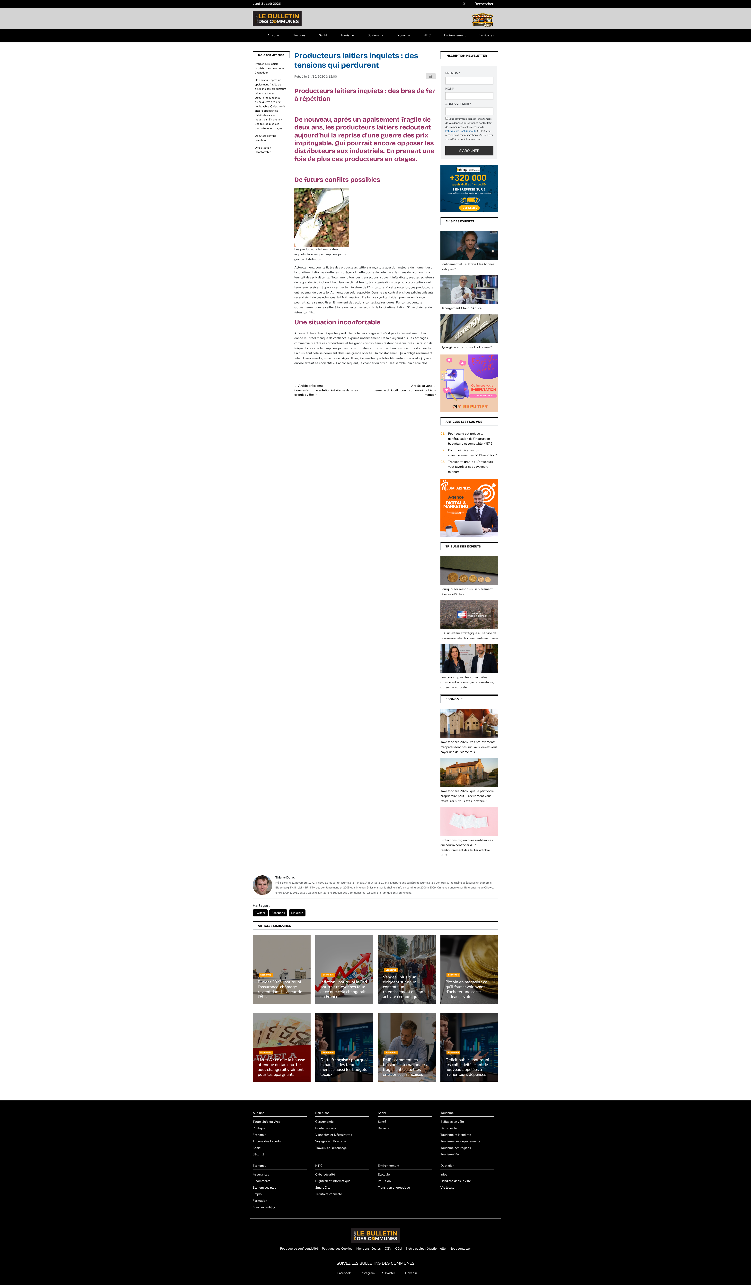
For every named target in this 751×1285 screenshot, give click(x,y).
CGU (398, 1248)
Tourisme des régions (455, 1148)
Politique (259, 1128)
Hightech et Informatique (332, 1181)
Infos (443, 1174)
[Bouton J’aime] (431, 76)
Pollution (384, 1181)
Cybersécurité (325, 1174)
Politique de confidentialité (299, 1248)
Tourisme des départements (460, 1141)
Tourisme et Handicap (455, 1135)
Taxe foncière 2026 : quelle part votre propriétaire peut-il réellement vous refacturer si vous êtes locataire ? (467, 796)
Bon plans (322, 1113)
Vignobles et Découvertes (333, 1135)
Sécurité (258, 1154)
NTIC (427, 35)
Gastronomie (324, 1122)
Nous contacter (460, 1248)
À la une (273, 35)
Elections (299, 35)
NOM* (449, 89)
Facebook (278, 913)
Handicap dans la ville (455, 1181)
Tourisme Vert (450, 1154)
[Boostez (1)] (469, 508)
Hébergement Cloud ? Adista (461, 308)
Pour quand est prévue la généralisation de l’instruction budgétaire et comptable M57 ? (470, 439)
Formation (260, 1201)
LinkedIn (297, 913)
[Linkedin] (470, 4)
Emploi (257, 1194)
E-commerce (261, 1181)
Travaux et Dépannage (331, 1148)
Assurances (261, 1174)
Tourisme (347, 35)
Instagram (367, 1273)
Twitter (260, 913)
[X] (464, 4)
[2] (469, 383)
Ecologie (384, 1174)
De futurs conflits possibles (265, 138)
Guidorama (375, 35)
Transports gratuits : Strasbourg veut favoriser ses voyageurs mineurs (470, 467)
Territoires (486, 35)
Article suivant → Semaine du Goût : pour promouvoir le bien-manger (405, 390)
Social (382, 1113)
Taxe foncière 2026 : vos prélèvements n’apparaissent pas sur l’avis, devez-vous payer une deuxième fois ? (468, 747)
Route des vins (325, 1128)
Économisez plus (264, 1187)
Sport (257, 1148)
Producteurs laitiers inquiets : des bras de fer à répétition (270, 68)
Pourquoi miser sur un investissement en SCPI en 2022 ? (472, 453)
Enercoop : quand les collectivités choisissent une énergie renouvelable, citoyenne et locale (467, 682)
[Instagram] (458, 4)
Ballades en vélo (452, 1122)
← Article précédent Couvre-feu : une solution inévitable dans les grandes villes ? (326, 390)
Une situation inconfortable (263, 150)
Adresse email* (458, 104)
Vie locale (447, 1187)
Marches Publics (264, 1207)
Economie (403, 35)
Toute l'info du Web (266, 1122)
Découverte (448, 1128)
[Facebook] (452, 4)
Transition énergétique (394, 1187)
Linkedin (410, 1273)
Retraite (383, 1128)
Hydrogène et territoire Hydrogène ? (466, 347)
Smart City (322, 1187)
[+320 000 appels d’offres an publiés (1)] (469, 188)
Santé (323, 35)
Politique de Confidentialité (460, 131)
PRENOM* (452, 73)
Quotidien (447, 1166)
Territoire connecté (328, 1194)
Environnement (455, 35)
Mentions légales (368, 1248)
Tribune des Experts (267, 1141)
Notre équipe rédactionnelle (426, 1248)
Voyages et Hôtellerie (330, 1141)
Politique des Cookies (337, 1248)
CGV (388, 1248)
